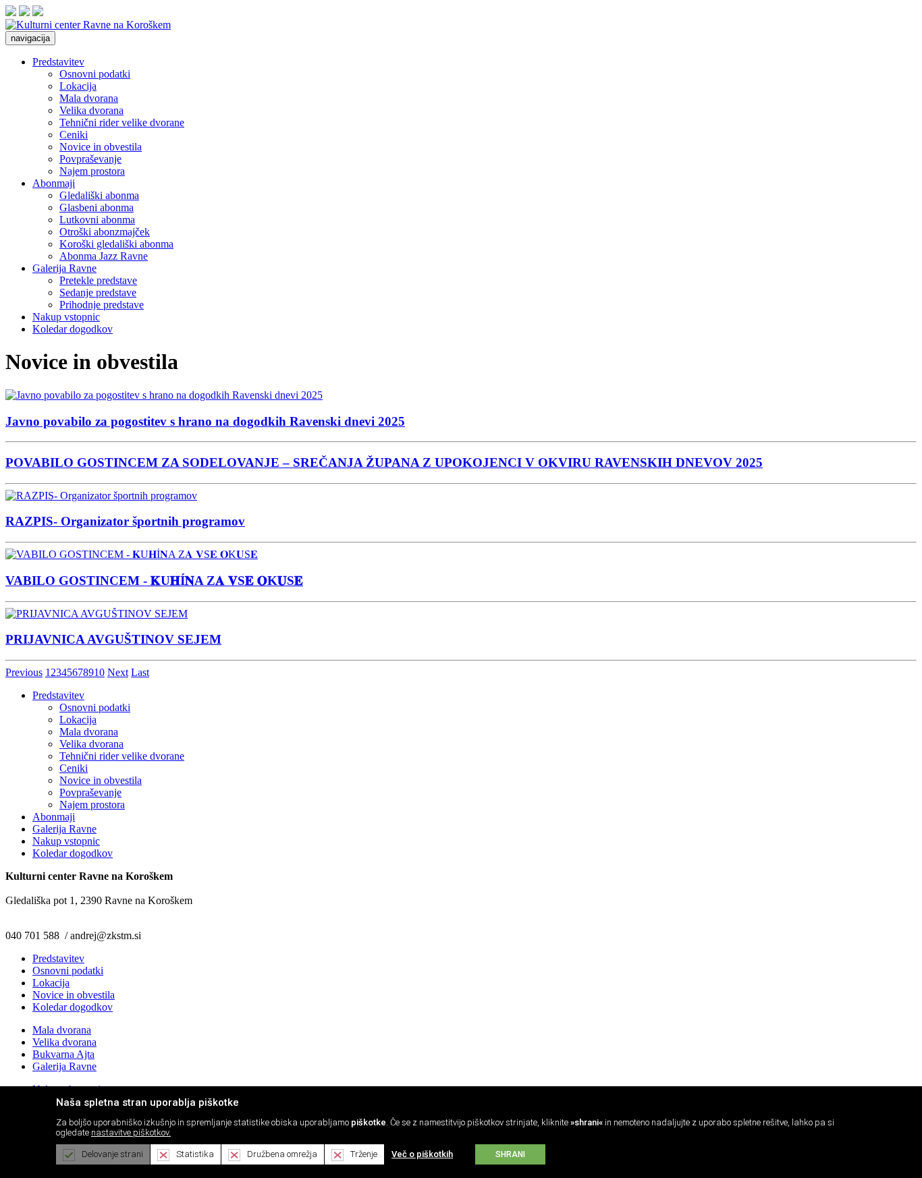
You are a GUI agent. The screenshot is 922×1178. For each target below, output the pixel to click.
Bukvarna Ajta (63, 1054)
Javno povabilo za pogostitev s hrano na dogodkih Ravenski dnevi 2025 (205, 421)
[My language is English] (24, 12)
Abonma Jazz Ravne (103, 256)
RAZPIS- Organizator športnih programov (125, 521)
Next (117, 672)
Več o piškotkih (422, 1154)
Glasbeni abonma (96, 207)
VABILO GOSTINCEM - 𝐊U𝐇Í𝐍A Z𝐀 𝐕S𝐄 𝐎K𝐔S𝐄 (154, 580)
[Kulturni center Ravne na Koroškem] (88, 24)
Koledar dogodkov (72, 329)
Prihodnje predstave (101, 304)
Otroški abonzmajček (104, 231)
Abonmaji (53, 183)
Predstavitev (58, 61)
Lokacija (78, 86)
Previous (24, 672)
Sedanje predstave (97, 292)
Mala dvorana (88, 98)
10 (99, 672)
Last (140, 672)
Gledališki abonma (99, 195)
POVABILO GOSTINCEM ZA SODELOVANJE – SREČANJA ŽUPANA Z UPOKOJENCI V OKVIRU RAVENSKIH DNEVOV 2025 (384, 462)
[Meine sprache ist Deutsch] (37, 12)
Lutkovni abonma (97, 219)
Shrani (510, 1154)
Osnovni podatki (94, 74)
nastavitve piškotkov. (131, 1132)
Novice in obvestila (100, 146)
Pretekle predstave (98, 280)
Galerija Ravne (64, 268)
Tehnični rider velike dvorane (121, 122)
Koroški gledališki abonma (116, 244)
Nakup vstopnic (66, 316)
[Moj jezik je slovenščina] (10, 12)
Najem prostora (92, 171)
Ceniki (73, 134)
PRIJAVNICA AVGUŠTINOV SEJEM (113, 639)
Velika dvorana (91, 110)
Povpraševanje (90, 159)
